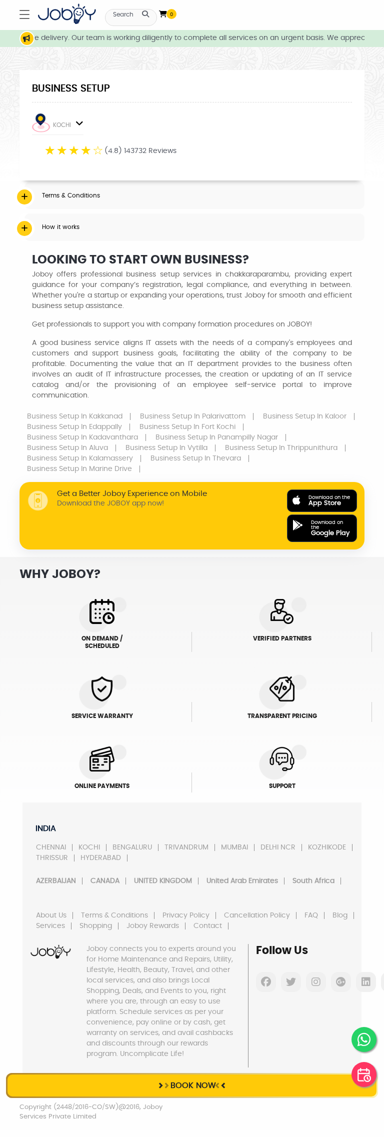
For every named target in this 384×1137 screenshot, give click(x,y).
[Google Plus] (341, 982)
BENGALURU (132, 847)
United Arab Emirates (242, 881)
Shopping (96, 926)
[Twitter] (291, 982)
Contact (208, 926)
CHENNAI (51, 847)
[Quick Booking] (364, 1074)
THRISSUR (52, 858)
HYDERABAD (100, 858)
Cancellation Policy (257, 915)
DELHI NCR (278, 847)
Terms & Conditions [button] (71, 195)
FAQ (311, 915)
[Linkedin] (366, 982)
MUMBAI (234, 847)
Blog (340, 915)
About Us (51, 915)
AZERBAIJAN (56, 881)
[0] (163, 12)
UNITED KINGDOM (163, 881)
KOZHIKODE (327, 847)
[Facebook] (266, 982)
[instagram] (316, 982)
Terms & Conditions (114, 915)
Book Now (192, 1086)
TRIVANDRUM (186, 847)
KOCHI (62, 125)
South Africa (313, 881)
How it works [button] (61, 227)
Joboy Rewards (152, 926)
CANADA (105, 881)
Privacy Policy (186, 915)
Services (50, 926)
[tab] (194, 195)
